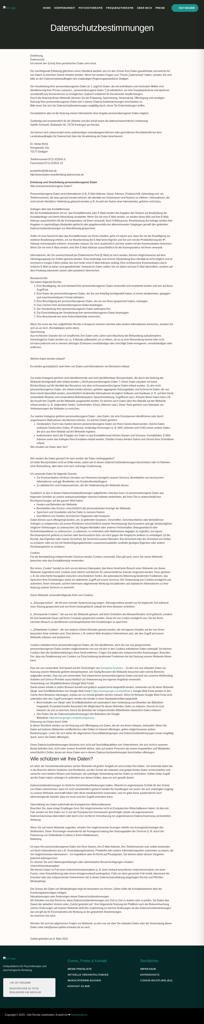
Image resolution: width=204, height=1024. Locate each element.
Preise (160, 8)
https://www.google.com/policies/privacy (71, 717)
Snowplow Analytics (111, 668)
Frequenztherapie (120, 8)
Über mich (144, 8)
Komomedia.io (79, 1014)
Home (47, 8)
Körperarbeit (64, 8)
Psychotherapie (91, 8)
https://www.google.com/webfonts (111, 691)
